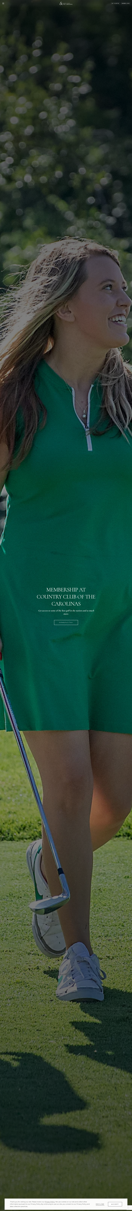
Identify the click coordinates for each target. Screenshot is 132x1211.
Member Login (125, 3)
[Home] (66, 3)
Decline (100, 1204)
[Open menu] (3, 3)
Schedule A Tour (66, 622)
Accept (115, 1204)
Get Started (115, 3)
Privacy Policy (50, 1202)
